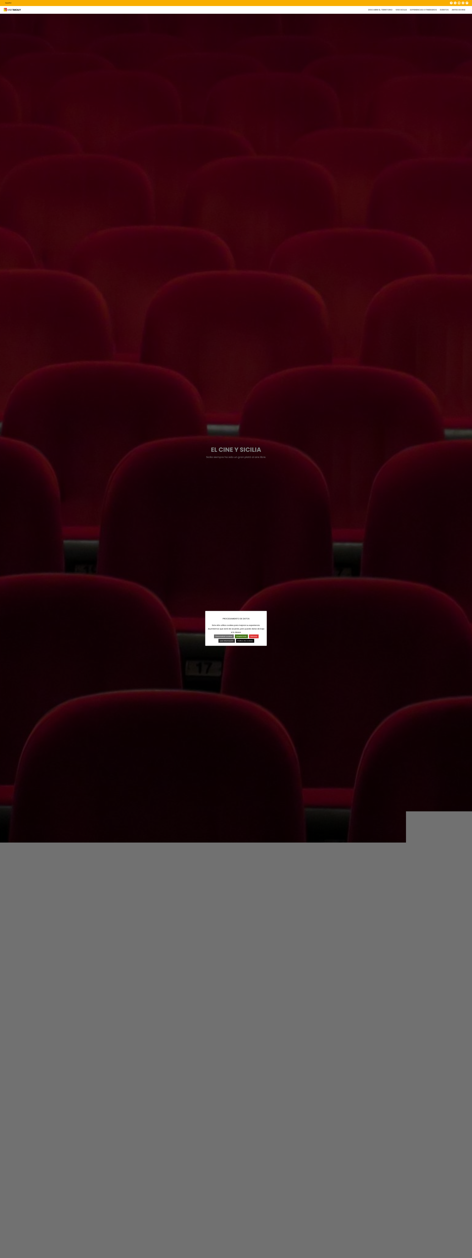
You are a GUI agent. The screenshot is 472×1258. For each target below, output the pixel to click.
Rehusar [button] (254, 636)
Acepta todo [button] (241, 636)
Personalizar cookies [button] (223, 636)
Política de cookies (245, 641)
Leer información (226, 641)
